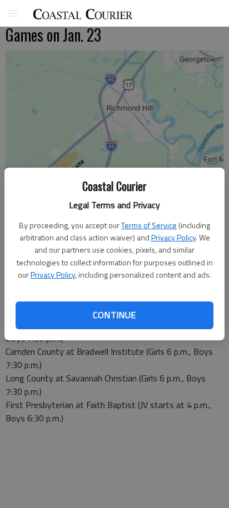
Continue (114, 314)
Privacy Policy (173, 237)
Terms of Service (149, 225)
